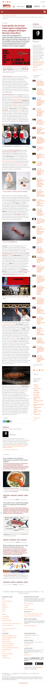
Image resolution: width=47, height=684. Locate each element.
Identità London (6, 639)
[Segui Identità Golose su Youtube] (10, 2)
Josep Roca (13, 338)
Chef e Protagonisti (7, 601)
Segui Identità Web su (38, 365)
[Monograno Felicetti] (37, 6)
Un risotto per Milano (7, 653)
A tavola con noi (6, 657)
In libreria (13, 15)
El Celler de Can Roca (18, 164)
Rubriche (8, 15)
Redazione (5, 607)
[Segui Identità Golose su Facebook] (3, 2)
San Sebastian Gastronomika (8, 324)
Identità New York (6, 641)
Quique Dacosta (16, 99)
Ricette (4, 603)
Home (3, 15)
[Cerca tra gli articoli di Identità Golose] (42, 2)
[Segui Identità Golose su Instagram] (5, 2)
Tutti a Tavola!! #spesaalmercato (10, 647)
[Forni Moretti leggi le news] (21, 6)
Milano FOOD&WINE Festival (9, 635)
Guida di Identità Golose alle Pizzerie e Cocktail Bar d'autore (14, 446)
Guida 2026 (27, 637)
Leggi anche (6, 454)
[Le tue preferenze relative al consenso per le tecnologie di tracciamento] (1, 513)
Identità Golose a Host (7, 645)
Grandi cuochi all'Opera (8, 643)
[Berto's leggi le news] (29, 6)
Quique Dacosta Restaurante (8, 161)
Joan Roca (22, 99)
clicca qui (19, 111)
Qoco (3, 651)
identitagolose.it (18, 444)
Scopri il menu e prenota (30, 625)
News (3, 611)
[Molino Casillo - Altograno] (13, 7)
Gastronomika (15, 105)
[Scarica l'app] (28, 663)
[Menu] (2, 11)
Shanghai (4, 655)
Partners (4, 609)
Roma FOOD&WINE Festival (9, 637)
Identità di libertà (6, 649)
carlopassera (9, 447)
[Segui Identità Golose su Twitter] (8, 2)
